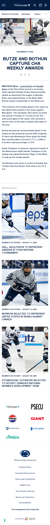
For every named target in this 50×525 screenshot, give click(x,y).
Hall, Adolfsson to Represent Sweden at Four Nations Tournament (22, 250)
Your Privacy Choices (25, 491)
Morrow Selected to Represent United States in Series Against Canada (23, 317)
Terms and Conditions (25, 479)
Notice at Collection (25, 497)
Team (36, 14)
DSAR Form (25, 485)
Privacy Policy (25, 467)
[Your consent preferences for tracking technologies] (4, 520)
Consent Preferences (25, 473)
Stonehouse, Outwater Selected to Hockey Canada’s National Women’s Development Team (24, 383)
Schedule (25, 14)
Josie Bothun (26, 86)
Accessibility (25, 503)
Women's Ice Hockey (11, 242)
